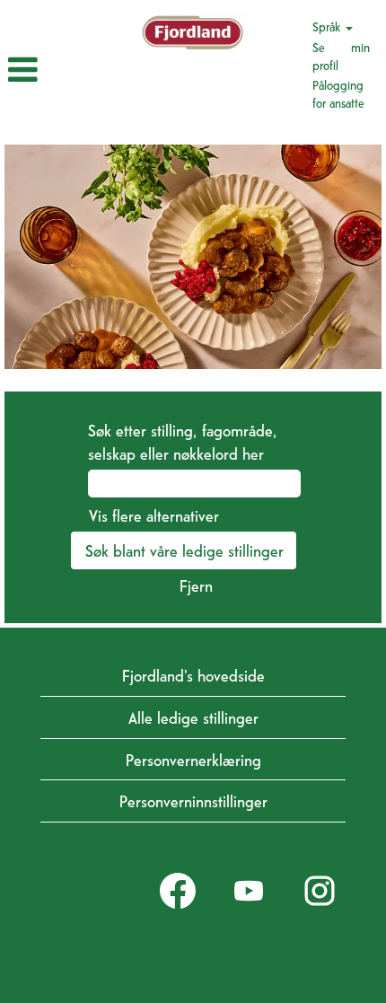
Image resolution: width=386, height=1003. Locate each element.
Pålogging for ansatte (338, 93)
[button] (63, 70)
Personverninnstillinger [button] (193, 800)
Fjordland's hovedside (193, 674)
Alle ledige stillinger (193, 717)
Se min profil (341, 56)
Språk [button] (328, 26)
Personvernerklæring (193, 759)
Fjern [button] (196, 585)
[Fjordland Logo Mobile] (193, 32)
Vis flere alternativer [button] (154, 515)
